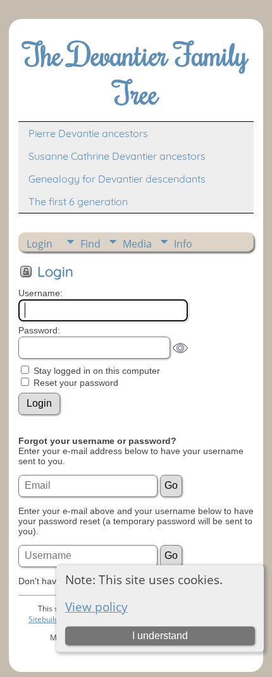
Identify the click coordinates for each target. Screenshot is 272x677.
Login (40, 244)
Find (90, 244)
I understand (160, 635)
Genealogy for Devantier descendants (117, 178)
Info (183, 244)
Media (137, 244)
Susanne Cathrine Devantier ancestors (117, 156)
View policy (96, 606)
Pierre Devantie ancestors (88, 133)
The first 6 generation (78, 201)
